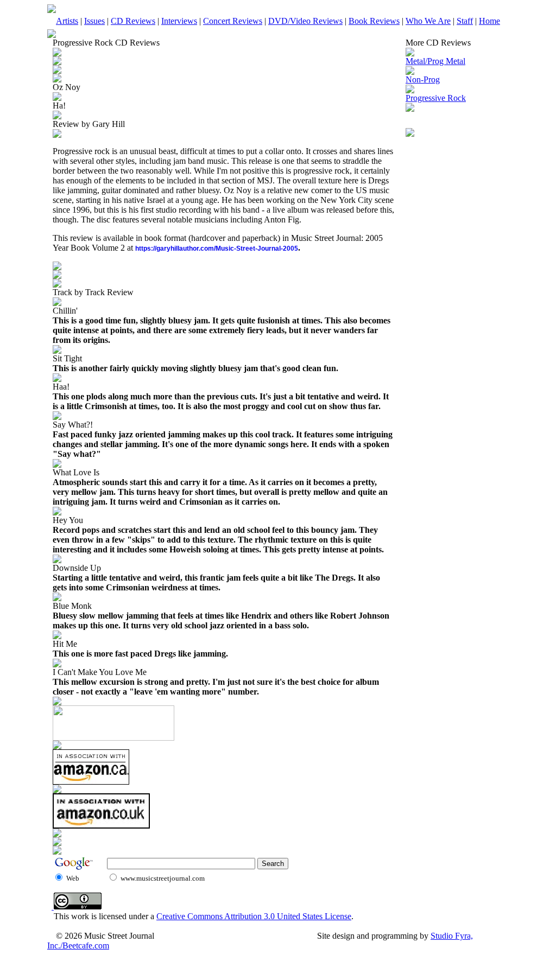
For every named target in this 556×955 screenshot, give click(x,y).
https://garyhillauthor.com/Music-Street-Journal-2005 (216, 248)
